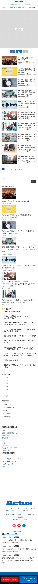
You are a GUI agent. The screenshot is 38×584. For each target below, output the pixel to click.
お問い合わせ (8, 464)
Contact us (6, 445)
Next (19, 169)
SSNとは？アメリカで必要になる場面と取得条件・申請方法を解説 (19, 266)
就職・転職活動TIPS (9, 433)
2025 (6, 381)
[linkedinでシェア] (19, 51)
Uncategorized (9, 416)
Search (5, 178)
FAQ (3, 443)
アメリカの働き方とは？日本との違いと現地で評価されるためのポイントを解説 (19, 301)
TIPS (5, 410)
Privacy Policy (19, 567)
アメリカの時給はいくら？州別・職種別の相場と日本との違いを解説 (19, 232)
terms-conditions (19, 531)
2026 (6, 377)
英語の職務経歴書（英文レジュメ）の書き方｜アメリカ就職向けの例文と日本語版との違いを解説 (19, 249)
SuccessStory (8, 407)
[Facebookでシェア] (12, 51)
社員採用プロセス (9, 461)
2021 (6, 393)
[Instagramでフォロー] (14, 525)
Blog (5, 404)
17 (15, 169)
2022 (6, 390)
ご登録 (4, 431)
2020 (6, 396)
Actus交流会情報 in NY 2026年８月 (16, 201)
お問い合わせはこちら (28, 579)
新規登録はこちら (9, 579)
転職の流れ (6, 435)
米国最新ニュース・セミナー (14, 459)
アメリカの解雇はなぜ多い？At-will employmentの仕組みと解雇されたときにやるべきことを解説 (19, 284)
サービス (6, 456)
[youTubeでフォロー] (19, 525)
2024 (6, 384)
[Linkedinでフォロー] (24, 525)
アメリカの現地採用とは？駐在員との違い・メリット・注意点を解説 (19, 216)
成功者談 (5, 438)
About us (5, 450)
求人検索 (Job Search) (10, 448)
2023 (6, 387)
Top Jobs (7, 413)
